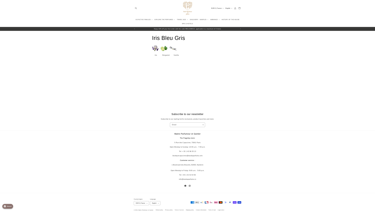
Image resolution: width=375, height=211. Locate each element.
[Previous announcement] (134, 29)
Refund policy (159, 210)
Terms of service (179, 210)
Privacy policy (169, 210)
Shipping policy (190, 210)
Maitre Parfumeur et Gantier (146, 210)
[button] (136, 8)
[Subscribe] (203, 124)
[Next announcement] (240, 29)
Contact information (201, 210)
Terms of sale (212, 210)
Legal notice (221, 210)
